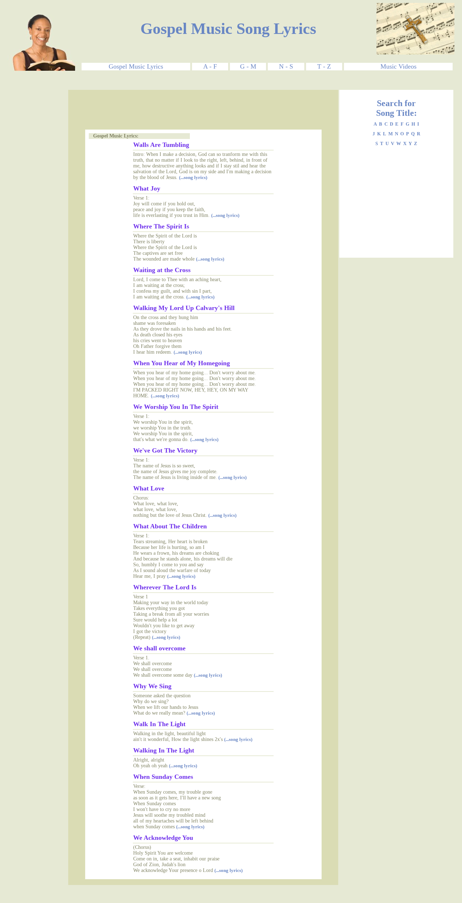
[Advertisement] (38, 198)
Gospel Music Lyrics (136, 66)
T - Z (324, 66)
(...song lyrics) (193, 177)
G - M (248, 66)
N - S (286, 66)
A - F (210, 66)
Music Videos (398, 66)
